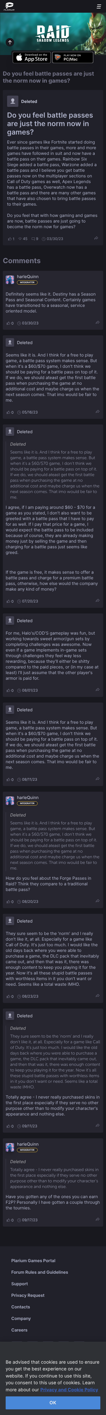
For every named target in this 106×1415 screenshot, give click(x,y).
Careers (19, 1330)
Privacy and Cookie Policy (69, 1389)
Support (19, 1283)
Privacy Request (27, 1295)
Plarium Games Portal (33, 1260)
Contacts (20, 1307)
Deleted (29, 101)
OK (52, 1402)
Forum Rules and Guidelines (39, 1272)
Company (21, 1318)
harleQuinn (27, 276)
